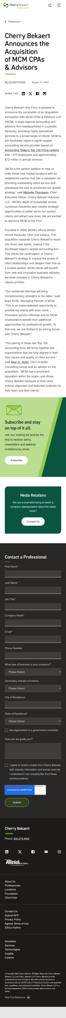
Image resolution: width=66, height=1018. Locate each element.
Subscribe (16, 460)
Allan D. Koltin (20, 362)
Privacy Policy (13, 919)
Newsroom (14, 21)
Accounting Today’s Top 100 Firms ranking (32, 150)
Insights (9, 953)
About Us (10, 881)
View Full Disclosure (15, 997)
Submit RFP (12, 915)
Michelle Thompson (35, 192)
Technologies (12, 949)
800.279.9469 (21, 838)
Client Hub (11, 897)
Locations (10, 889)
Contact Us (33, 521)
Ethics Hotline (13, 927)
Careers (9, 957)
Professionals (12, 885)
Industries (10, 941)
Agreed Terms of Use (17, 923)
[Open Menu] (61, 5)
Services (10, 945)
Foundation (11, 893)
